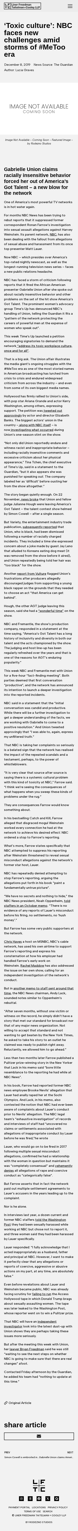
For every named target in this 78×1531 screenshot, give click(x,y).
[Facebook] (39, 1498)
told (38, 1220)
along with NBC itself (34, 425)
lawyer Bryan (19, 1349)
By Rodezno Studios (39, 1522)
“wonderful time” (51, 611)
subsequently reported (40, 527)
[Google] (56, 1498)
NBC (53, 234)
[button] (39, 1436)
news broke (29, 499)
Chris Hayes (13, 941)
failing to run (41, 1294)
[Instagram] (21, 1498)
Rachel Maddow (32, 965)
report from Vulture (31, 574)
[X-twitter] (47, 1498)
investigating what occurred (31, 430)
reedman (37, 1349)
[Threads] (30, 1498)
